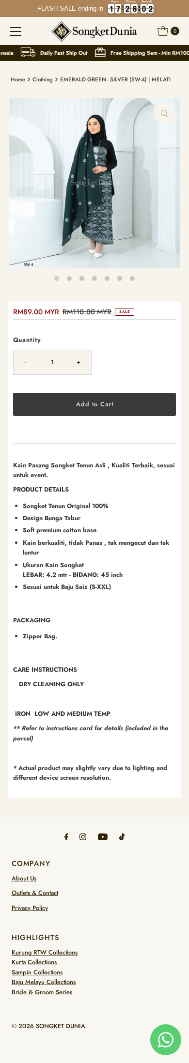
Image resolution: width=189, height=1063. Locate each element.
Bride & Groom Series (42, 992)
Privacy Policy (30, 907)
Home (18, 79)
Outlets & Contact (35, 892)
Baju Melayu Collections (44, 981)
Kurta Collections (34, 962)
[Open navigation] (15, 31)
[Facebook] (66, 836)
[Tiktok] (122, 836)
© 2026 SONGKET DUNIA (48, 1026)
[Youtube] (103, 836)
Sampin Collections (37, 972)
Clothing (42, 79)
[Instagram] (82, 836)
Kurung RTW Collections (45, 952)
